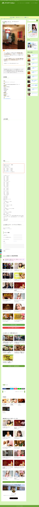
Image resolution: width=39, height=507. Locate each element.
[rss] (36, 0)
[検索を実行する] (37, 20)
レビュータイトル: (6, 239)
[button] (4, 388)
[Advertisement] (19, 10)
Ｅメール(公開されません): (7, 237)
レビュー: (4, 242)
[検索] (37, 0)
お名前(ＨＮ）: (5, 235)
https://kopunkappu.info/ (7, 98)
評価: (4, 241)
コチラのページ (8, 171)
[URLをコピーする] (23, 388)
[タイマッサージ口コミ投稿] (8, 2)
